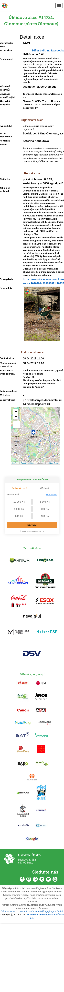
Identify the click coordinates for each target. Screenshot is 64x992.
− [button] (16, 416)
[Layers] (17, 424)
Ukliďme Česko (53, 463)
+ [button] (16, 411)
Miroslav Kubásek (37, 914)
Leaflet (15, 463)
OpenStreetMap (27, 463)
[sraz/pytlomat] (33, 431)
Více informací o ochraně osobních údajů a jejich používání (32, 911)
